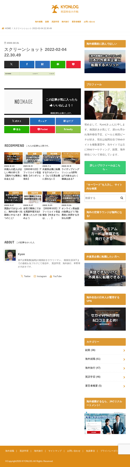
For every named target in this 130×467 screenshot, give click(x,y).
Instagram (42, 276)
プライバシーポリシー (111, 451)
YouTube (57, 276)
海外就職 (38, 22)
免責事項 (90, 451)
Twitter (27, 276)
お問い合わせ (89, 22)
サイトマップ (55, 451)
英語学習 (55, 22)
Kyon (21, 254)
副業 (47, 22)
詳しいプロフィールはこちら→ (105, 167)
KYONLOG (27, 461)
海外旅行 (65, 22)
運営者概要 (76, 22)
